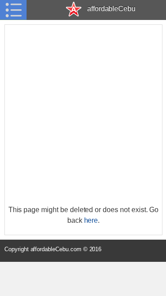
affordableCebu (111, 8)
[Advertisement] (83, 115)
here (91, 220)
